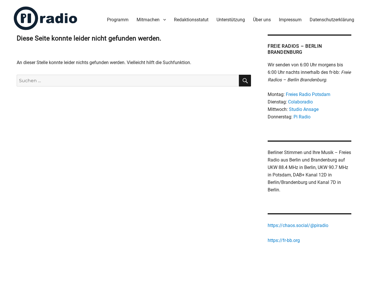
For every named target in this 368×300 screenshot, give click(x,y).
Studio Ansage (304, 109)
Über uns (262, 19)
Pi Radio (302, 117)
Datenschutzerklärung (332, 19)
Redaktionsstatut (191, 19)
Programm (118, 19)
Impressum (290, 19)
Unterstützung (230, 19)
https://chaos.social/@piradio (298, 225)
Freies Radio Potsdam (308, 94)
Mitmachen (148, 19)
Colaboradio (300, 102)
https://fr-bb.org (284, 240)
